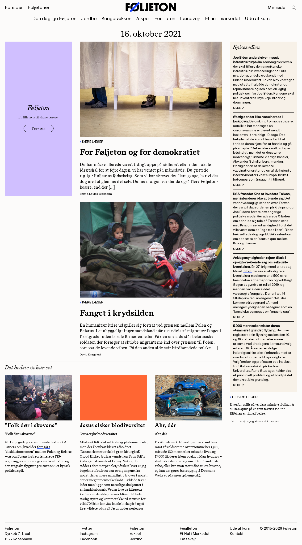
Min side (276, 7)
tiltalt (247, 271)
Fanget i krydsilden (117, 313)
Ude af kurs (257, 18)
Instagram (89, 533)
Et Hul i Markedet (195, 533)
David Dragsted (90, 355)
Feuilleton (164, 18)
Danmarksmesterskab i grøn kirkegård (109, 452)
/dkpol (143, 18)
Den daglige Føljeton (54, 18)
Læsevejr (190, 18)
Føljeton (137, 528)
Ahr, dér (165, 425)
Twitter (86, 528)
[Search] (294, 8)
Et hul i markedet (222, 18)
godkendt (268, 75)
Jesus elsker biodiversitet (112, 425)
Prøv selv (38, 128)
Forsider (14, 7)
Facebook (88, 539)
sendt (275, 130)
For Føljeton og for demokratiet (140, 152)
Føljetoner (39, 7)
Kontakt (236, 533)
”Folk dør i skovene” (31, 425)
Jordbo (89, 18)
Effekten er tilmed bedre (247, 413)
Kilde (237, 108)
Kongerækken (116, 18)
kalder (280, 370)
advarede (270, 216)
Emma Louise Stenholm (96, 194)
